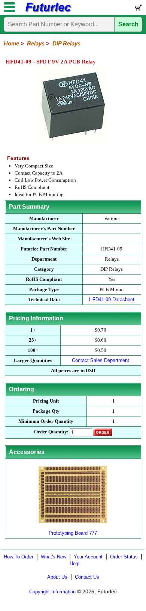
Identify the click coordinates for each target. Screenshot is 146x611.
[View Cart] (137, 9)
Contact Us (87, 577)
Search (128, 24)
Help (74, 563)
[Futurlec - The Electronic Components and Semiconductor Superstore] (47, 11)
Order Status (124, 557)
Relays (36, 43)
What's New (53, 557)
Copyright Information (52, 591)
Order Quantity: (51, 431)
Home (11, 43)
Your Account (88, 557)
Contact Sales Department (100, 360)
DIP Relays (66, 43)
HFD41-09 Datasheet (111, 299)
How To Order (18, 557)
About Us (57, 577)
